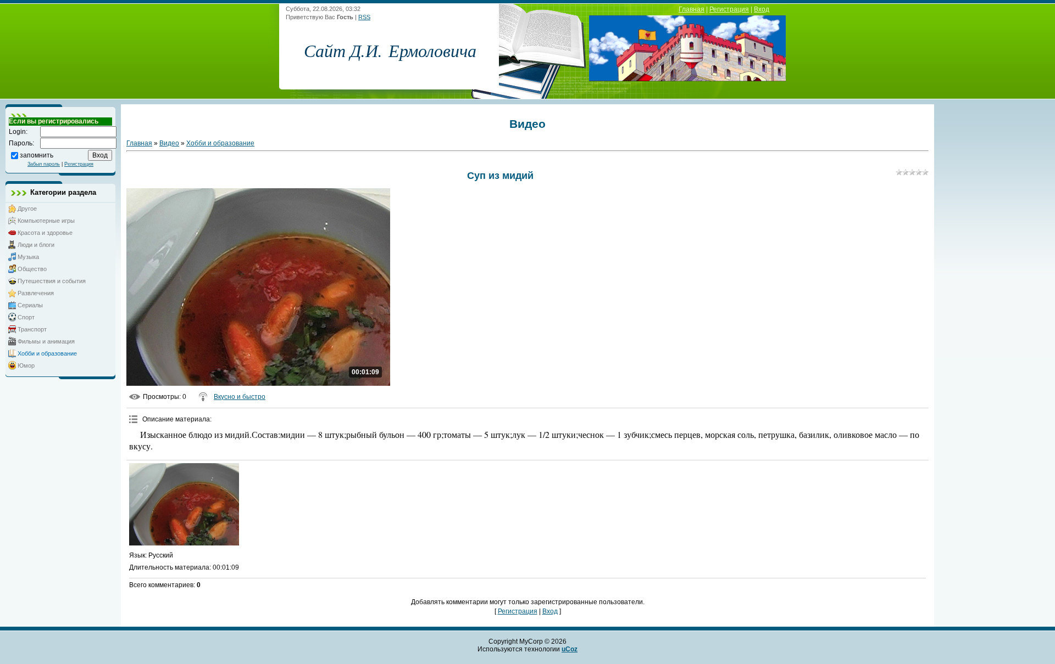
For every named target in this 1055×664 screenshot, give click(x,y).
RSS (364, 17)
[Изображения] (184, 504)
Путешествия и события (52, 281)
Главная (691, 9)
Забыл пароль (43, 164)
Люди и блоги (36, 244)
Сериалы (30, 305)
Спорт (26, 317)
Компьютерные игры (46, 220)
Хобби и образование (47, 353)
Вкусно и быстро (239, 397)
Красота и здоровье (45, 232)
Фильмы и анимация (46, 341)
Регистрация (729, 9)
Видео (169, 143)
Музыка (28, 257)
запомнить (36, 155)
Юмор (26, 365)
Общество (32, 269)
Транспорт (32, 329)
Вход (761, 9)
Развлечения (36, 293)
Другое (27, 208)
